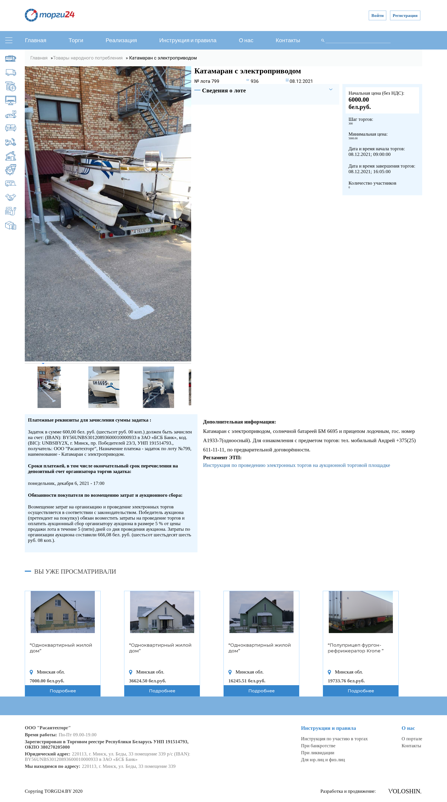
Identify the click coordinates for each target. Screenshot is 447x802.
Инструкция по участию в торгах (334, 738)
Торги (76, 40)
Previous (22, 387)
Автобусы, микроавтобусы (15, 58)
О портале (412, 738)
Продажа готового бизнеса (15, 197)
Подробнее (63, 690)
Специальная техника (15, 211)
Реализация (121, 40)
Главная (35, 40)
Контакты (288, 40)
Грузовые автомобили (15, 72)
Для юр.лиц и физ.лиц (323, 759)
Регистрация (405, 15)
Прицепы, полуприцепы (15, 183)
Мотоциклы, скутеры (15, 142)
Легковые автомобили (15, 114)
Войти (377, 15)
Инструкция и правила (188, 40)
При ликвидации (317, 752)
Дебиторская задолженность (15, 86)
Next (194, 387)
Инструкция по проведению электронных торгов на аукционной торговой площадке (296, 465)
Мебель (15, 128)
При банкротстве (318, 745)
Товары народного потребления (15, 225)
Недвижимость (15, 155)
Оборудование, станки (15, 169)
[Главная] (49, 20)
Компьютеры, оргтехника (15, 100)
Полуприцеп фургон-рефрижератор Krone (355, 648)
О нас (246, 40)
